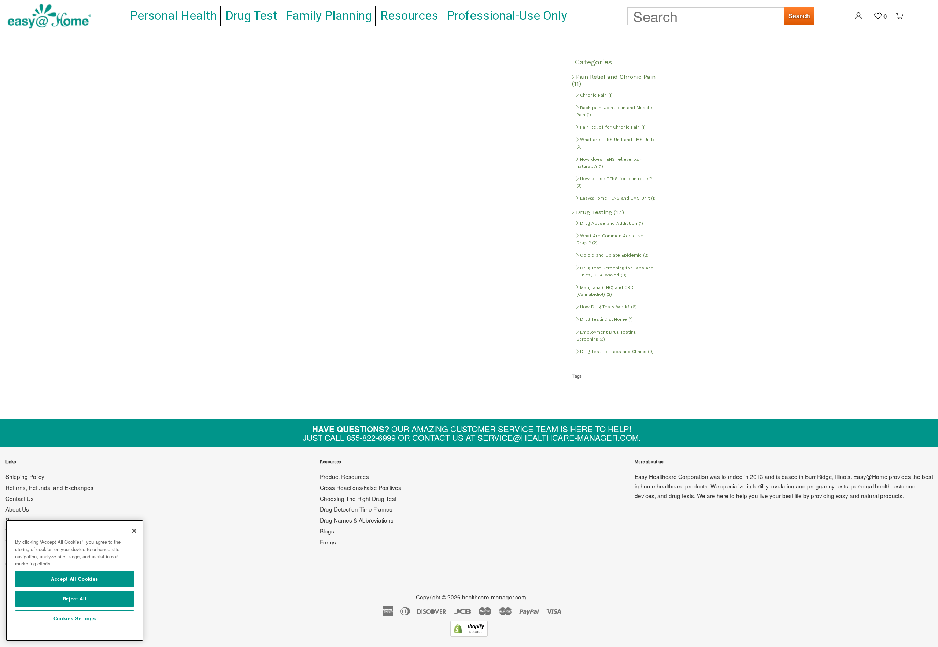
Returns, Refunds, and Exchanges (49, 487)
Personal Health (173, 15)
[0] (896, 15)
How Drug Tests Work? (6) (608, 306)
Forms (328, 542)
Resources (409, 15)
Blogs (327, 531)
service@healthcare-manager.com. (559, 437)
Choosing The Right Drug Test (358, 498)
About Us (17, 509)
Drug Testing (599, 212)
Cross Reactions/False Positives (360, 487)
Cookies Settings (74, 618)
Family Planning (329, 15)
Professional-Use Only (507, 15)
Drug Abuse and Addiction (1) (611, 223)
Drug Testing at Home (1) (606, 319)
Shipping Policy (24, 476)
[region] (74, 580)
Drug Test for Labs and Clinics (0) (616, 351)
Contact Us (19, 498)
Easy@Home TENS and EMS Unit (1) (617, 198)
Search (799, 16)
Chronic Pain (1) (596, 95)
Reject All (75, 598)
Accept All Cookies (74, 578)
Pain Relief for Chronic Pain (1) (612, 127)
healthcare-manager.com (494, 597)
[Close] (134, 531)
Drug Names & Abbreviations (357, 520)
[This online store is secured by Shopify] (469, 634)
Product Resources (344, 476)
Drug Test (251, 15)
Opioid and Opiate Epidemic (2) (614, 255)
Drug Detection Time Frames (356, 509)
